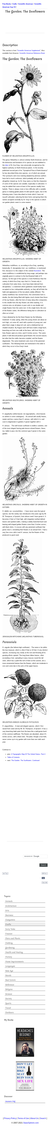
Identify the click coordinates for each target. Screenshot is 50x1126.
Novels (8, 975)
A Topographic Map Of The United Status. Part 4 (28, 754)
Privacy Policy (10, 1118)
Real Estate (10, 980)
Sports (8, 1003)
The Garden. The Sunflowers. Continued (25, 760)
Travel (8, 1008)
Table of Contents (13, 757)
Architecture (10, 906)
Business (9, 915)
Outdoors (9, 1012)
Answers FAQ (10, 1101)
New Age (9, 971)
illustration (37, 271)
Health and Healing (14, 952)
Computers (10, 920)
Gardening (10, 947)
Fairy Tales (10, 929)
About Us (34, 1118)
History (8, 957)
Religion (8, 989)
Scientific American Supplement (28, 50)
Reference (9, 984)
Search (43, 1118)
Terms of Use (23, 1118)
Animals (8, 901)
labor (6, 165)
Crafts (8, 924)
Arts (7, 910)
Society (8, 998)
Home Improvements (14, 961)
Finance (8, 933)
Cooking (9, 943)
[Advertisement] (25, 27)
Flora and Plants (12, 938)
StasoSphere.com (31, 1123)
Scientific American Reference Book (32, 53)
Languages (10, 966)
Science (8, 994)
